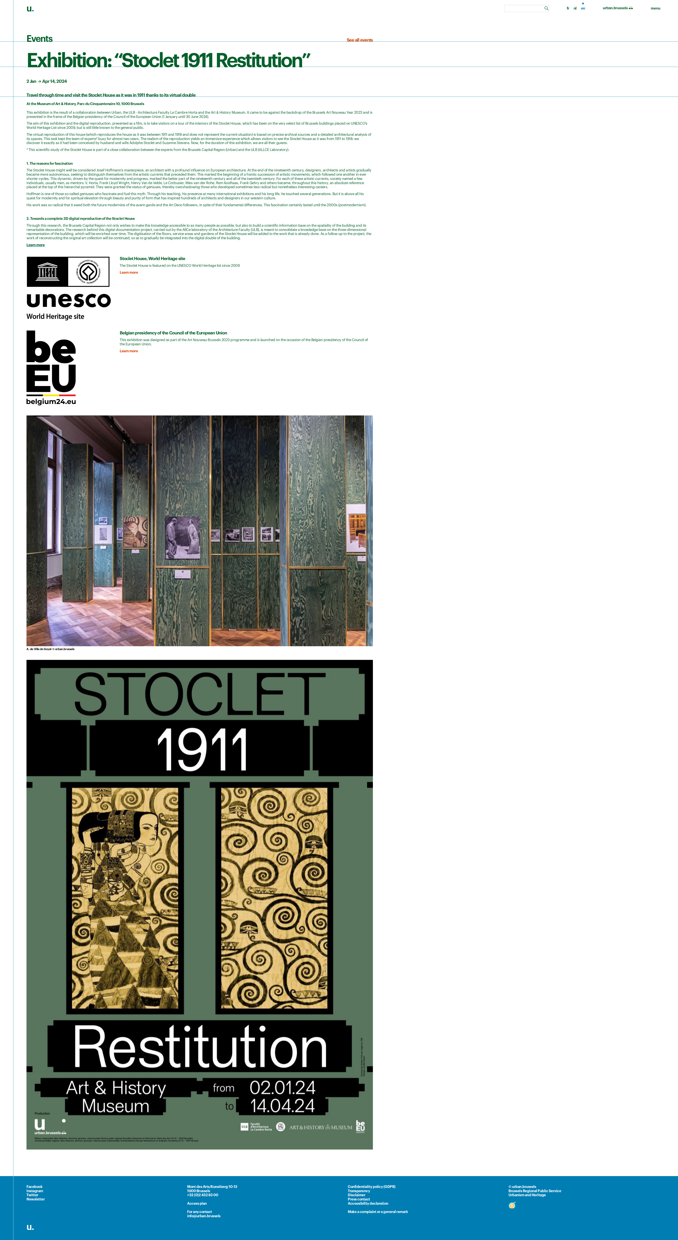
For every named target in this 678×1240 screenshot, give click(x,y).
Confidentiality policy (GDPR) (372, 1187)
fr (568, 8)
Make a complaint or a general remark (378, 1212)
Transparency (359, 1191)
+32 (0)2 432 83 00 (202, 1195)
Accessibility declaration (368, 1203)
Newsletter (35, 1199)
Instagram (34, 1191)
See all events (360, 40)
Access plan (197, 1203)
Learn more (129, 272)
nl (575, 8)
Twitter (32, 1195)
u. (30, 1227)
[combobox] (526, 8)
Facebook (34, 1187)
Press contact (359, 1199)
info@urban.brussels (204, 1216)
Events (39, 39)
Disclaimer (356, 1195)
